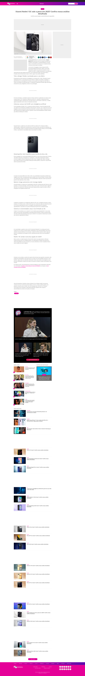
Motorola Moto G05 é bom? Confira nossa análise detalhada (37, 652)
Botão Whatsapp (62, 667)
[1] (19, 369)
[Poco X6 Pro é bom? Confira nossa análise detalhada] (20, 605)
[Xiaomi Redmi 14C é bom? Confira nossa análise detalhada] (20, 644)
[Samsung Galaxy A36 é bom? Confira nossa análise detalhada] (20, 507)
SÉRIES (58, 663)
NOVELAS (25, 663)
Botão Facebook (64, 667)
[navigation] (17, 3)
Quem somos (35, 666)
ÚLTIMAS (15, 663)
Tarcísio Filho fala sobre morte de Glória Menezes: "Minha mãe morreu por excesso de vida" (29, 377)
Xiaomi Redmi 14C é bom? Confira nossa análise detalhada (37, 643)
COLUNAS (47, 663)
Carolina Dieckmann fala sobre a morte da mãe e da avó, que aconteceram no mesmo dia (30, 385)
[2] (19, 377)
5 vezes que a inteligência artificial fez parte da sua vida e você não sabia (39, 489)
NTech (42, 4)
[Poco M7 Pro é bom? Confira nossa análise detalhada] (20, 537)
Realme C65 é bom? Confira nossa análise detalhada (38, 621)
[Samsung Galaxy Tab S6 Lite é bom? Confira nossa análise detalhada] (20, 460)
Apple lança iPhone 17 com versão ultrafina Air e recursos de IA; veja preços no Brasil (37, 421)
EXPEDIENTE (43, 666)
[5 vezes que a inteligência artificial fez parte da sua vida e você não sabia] (20, 490)
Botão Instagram (68, 667)
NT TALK (36, 663)
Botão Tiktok (60, 667)
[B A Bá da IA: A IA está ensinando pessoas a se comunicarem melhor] (20, 413)
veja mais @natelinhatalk (33, 359)
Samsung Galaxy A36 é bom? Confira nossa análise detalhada (38, 506)
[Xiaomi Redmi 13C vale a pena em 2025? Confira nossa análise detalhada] (20, 614)
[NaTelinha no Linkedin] (64, 669)
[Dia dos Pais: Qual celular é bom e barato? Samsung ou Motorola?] (20, 430)
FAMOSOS (31, 663)
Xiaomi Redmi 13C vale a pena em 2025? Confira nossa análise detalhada (38, 613)
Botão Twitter (66, 667)
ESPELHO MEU (69, 663)
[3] (19, 385)
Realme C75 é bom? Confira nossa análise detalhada (38, 565)
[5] (19, 401)
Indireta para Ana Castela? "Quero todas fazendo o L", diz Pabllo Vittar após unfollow (30, 401)
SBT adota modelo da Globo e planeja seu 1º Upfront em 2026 (30, 393)
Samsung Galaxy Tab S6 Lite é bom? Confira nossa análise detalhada (38, 459)
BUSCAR (76, 3)
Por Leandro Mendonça (18, 56)
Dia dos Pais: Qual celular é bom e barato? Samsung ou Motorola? (39, 429)
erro (51, 57)
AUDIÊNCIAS (42, 663)
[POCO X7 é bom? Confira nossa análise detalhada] (20, 451)
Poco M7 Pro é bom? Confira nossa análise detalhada (38, 535)
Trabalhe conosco (47, 668)
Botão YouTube (70, 667)
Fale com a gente (38, 668)
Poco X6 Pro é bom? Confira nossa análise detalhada (38, 604)
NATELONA (63, 663)
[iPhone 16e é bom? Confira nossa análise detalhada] (20, 528)
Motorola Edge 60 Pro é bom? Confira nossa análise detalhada (38, 468)
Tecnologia (16, 293)
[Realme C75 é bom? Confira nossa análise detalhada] (20, 567)
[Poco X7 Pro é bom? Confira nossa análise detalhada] (20, 584)
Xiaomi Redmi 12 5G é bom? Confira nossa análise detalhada (37, 498)
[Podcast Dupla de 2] (66, 669)
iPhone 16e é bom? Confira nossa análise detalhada (38, 527)
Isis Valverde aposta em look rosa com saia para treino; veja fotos (30, 368)
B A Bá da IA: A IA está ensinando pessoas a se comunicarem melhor (37, 412)
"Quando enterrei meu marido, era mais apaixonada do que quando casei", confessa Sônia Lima (23, 355)
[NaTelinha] (11, 3)
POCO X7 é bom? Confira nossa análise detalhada (37, 450)
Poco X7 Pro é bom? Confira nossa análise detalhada (38, 582)
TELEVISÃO (20, 663)
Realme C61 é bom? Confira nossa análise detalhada (38, 574)
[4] (19, 393)
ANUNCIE (50, 666)
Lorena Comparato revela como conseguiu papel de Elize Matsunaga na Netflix (31, 339)
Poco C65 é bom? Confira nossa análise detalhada (37, 544)
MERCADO (52, 663)
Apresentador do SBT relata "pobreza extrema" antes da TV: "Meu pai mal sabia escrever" (40, 355)
